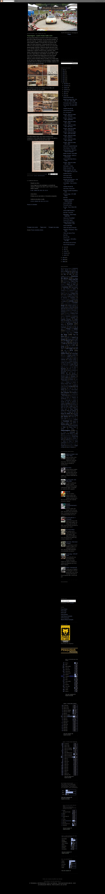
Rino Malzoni (70, 433)
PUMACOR (67, 492)
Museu (71, 379)
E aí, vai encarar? (67, 112)
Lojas (67, 367)
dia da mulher (70, 308)
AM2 (73, 272)
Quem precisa (64, 425)
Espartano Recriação (66, 319)
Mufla (76, 377)
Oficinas (75, 383)
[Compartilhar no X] (54, 174)
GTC (73, 345)
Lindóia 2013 (73, 364)
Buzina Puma (63, 285)
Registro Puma (72, 427)
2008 (64, 261)
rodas (76, 433)
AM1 (68, 272)
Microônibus (63, 374)
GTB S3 (62, 345)
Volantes (72, 447)
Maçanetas (63, 368)
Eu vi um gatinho (67, 322)
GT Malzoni (67, 340)
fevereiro (66, 253)
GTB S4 (68, 345)
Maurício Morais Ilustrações (67, 619)
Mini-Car (68, 374)
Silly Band (68, 438)
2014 (64, 76)
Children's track (70, 296)
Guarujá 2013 (64, 352)
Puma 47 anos (64, 404)
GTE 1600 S (71, 347)
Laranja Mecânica (64, 361)
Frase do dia (70, 336)
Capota (74, 288)
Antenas (67, 276)
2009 (64, 259)
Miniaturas (73, 376)
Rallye (64, 427)
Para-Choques (75, 389)
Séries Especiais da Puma (66, 436)
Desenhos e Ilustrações (72, 304)
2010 (64, 257)
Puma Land (63, 612)
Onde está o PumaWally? (69, 218)
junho (65, 95)
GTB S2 (35, 175)
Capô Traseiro (66, 288)
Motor (67, 377)
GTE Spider (69, 348)
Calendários (70, 285)
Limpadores (75, 362)
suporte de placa (75, 439)
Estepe (76, 320)
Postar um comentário (32, 204)
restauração (72, 432)
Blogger (69, 34)
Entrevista (68, 316)
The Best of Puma (72, 444)
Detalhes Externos (72, 305)
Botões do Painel (71, 284)
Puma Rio (73, 416)
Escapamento (75, 316)
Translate (72, 602)
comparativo (72, 297)
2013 (64, 78)
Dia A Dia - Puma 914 (68, 212)
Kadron (74, 358)
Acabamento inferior (67, 268)
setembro (66, 89)
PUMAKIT (76, 419)
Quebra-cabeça (65, 424)
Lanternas (63, 359)
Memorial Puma (73, 371)
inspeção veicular (71, 355)
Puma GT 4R (66, 237)
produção (74, 401)
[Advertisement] (38, 215)
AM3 (77, 272)
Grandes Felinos (71, 339)
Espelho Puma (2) (67, 173)
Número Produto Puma (66, 383)
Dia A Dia (65, 197)
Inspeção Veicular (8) (68, 186)
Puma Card (64, 409)
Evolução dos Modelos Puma (66, 325)
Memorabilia (63, 371)
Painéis (62, 389)
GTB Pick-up (75, 342)
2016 (64, 72)
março (65, 251)
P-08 (70, 388)
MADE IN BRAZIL (72, 368)
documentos (70, 311)
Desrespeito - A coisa (68, 166)
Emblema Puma (74, 313)
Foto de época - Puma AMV (69, 148)
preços (74, 400)
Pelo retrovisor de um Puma (69, 242)
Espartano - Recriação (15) (71, 567)
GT (77, 339)
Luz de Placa (73, 367)
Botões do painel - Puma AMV (70, 153)
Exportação (63, 327)
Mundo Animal (64, 379)
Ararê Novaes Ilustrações (66, 616)
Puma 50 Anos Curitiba (67, 406)
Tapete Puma (70, 442)
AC (61, 268)
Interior (68, 356)
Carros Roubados (70, 291)
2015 (64, 74)
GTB (68, 342)
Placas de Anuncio (73, 395)
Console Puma (74, 299)
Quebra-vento (75, 424)
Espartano (73, 317)
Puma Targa (63, 418)
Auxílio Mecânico (67, 281)
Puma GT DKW (65, 413)
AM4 (65, 274)
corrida (71, 301)
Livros (71, 365)
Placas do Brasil (65, 397)
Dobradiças (63, 311)
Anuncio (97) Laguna (68, 220)
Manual (69, 370)
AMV (70, 274)
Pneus (69, 398)
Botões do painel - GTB (68, 168)
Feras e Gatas (72, 329)
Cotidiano (62, 302)
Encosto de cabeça (66, 314)
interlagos (75, 356)
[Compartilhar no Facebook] (55, 174)
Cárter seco (67, 293)
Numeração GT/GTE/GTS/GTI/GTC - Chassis (71, 505)
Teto (75, 442)
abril (65, 249)
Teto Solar (63, 444)
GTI (77, 348)
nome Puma (71, 380)
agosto (65, 91)
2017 (64, 70)
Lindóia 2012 (65, 364)
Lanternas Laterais (72, 359)
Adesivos (67, 271)
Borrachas (63, 284)
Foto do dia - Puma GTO (68, 188)
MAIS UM (63, 370)
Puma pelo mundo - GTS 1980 (70, 103)
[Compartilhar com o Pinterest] (57, 174)
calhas (76, 285)
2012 (64, 80)
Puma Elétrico (63, 412)
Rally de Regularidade (73, 425)
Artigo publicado (73, 279)
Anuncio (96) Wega (67, 225)
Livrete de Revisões (64, 365)
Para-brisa (68, 389)
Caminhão (65, 287)
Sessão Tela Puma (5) (68, 110)
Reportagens (41, 175)
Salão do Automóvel (66, 435)
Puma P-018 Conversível (69, 244)
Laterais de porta (72, 361)
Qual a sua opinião (71, 422)
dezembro (66, 83)
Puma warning (63, 419)
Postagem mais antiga (54, 227)
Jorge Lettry (68, 358)
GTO (65, 350)
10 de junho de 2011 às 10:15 (39, 201)
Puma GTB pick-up (67, 177)
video (68, 447)
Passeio (64, 391)
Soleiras (74, 438)
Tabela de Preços (67, 441)
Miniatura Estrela (64, 376)
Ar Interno (75, 278)
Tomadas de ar (64, 445)
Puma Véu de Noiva (72, 418)
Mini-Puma (74, 374)
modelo (62, 377)
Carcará (62, 290)
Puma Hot (75, 413)
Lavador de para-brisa (66, 362)
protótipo (68, 403)
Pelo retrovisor (65, 392)
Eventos (70, 324)
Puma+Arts (70, 419)
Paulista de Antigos (72, 391)
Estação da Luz (69, 320)
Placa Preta (64, 395)
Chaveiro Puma (72, 294)
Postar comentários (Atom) (37, 230)
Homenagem (75, 353)
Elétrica (67, 313)
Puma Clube (63, 610)
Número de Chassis (71, 382)
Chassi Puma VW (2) (69, 529)
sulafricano (67, 439)
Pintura (69, 394)
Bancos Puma (74, 281)
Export (75, 325)
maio (65, 247)
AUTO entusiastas (65, 617)
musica (76, 379)
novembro (66, 85)
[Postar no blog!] (52, 174)
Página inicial (43, 227)
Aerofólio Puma (74, 271)
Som (62, 439)
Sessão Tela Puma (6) (68, 97)
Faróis (70, 327)
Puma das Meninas (71, 410)
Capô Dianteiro (74, 287)
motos (72, 377)
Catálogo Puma (74, 293)
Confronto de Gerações (65, 299)
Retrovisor (63, 433)
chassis (64, 294)
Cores (64, 301)
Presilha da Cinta (65, 401)
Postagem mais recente (32, 227)
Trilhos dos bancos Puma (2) (69, 227)
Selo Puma (74, 435)
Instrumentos (63, 356)
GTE (62, 347)
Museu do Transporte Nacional (70, 146)
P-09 (75, 388)
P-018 (70, 386)
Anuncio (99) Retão (67, 203)
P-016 (66, 386)
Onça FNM (63, 385)
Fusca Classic (64, 609)
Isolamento (63, 358)
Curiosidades (75, 302)
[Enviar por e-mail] (51, 174)
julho (65, 93)
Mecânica (74, 370)
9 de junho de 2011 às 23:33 (39, 190)
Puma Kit (71, 415)
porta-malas (68, 400)
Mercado (73, 373)
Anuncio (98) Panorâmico (69, 210)
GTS (71, 350)
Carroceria (71, 290)
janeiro (65, 255)
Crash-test (68, 302)
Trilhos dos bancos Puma (69, 233)
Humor (64, 355)
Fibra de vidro (75, 330)
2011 (64, 82)
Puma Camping (72, 407)
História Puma (65, 353)
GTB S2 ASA (73, 343)
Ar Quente (65, 279)
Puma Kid (65, 415)
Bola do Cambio (72, 282)
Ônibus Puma (68, 385)
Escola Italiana (65, 317)
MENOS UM (64, 373)
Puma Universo (64, 614)
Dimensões (74, 310)
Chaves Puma (63, 296)
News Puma (64, 380)
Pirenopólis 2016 (75, 394)
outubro (65, 87)
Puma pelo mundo (67, 175)
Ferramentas (67, 330)
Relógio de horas (67, 428)
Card (67, 290)
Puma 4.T (74, 403)
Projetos (62, 403)
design (63, 305)
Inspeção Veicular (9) (68, 108)
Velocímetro (71, 445)
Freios (75, 336)
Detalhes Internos (64, 307)
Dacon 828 (65, 304)
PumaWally (66, 421)
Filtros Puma (69, 332)
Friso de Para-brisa (65, 337)
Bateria (64, 282)
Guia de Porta (73, 352)
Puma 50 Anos (73, 404)
